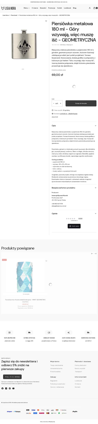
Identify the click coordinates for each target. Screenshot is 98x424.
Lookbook (78, 381)
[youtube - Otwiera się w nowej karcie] (13, 388)
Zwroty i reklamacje (57, 387)
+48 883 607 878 (57, 204)
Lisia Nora (6, 15)
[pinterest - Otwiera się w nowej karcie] (10, 388)
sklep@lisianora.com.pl (59, 206)
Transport (78, 372)
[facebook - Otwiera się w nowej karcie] (2, 388)
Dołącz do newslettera (12, 377)
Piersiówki (14, 15)
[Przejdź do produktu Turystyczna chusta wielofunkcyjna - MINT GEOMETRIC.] (25, 277)
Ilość (53, 99)
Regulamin (53, 381)
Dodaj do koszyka (81, 103)
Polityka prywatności (57, 384)
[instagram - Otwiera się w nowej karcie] (6, 388)
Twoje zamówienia (56, 365)
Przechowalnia (55, 372)
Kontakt (77, 387)
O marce (78, 384)
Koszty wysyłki (80, 368)
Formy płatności (80, 365)
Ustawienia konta (56, 368)
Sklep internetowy (46, 421)
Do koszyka (26, 294)
